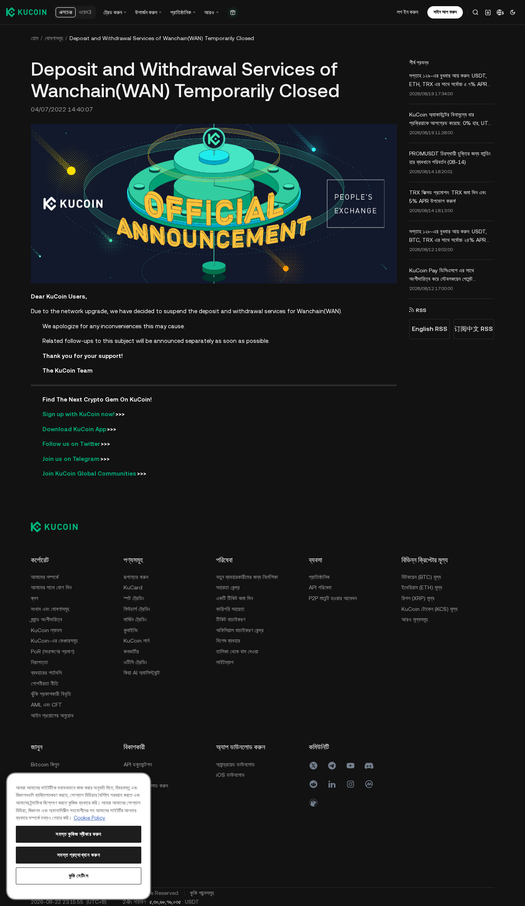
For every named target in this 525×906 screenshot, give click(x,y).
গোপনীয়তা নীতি (44, 683)
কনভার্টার (131, 651)
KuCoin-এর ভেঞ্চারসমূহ (54, 641)
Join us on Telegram (71, 459)
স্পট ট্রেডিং (134, 598)
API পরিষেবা (320, 587)
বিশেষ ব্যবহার (228, 641)
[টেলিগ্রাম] (332, 765)
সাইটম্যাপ (225, 662)
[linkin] (332, 784)
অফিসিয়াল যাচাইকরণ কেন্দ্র (240, 630)
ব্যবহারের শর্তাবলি (46, 673)
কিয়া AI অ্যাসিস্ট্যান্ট (142, 673)
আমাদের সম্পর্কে (45, 577)
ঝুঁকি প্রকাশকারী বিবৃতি (51, 694)
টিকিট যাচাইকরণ (230, 619)
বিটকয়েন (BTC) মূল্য (421, 577)
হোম (34, 38)
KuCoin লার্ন (136, 641)
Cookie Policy (89, 818)
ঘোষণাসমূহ (54, 38)
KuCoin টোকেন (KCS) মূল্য (429, 609)
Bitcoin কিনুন (45, 764)
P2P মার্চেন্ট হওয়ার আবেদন (333, 598)
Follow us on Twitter (71, 443)
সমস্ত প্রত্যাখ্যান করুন (78, 855)
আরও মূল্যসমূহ (414, 619)
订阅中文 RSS (473, 328)
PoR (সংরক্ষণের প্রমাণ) (53, 651)
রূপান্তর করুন (136, 577)
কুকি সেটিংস (79, 876)
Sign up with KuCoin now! (78, 414)
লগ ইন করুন (407, 12)
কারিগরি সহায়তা (230, 609)
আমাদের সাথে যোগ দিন (51, 587)
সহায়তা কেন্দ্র (228, 587)
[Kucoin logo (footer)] (58, 527)
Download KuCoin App (74, 429)
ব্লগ (34, 598)
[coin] (313, 802)
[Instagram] (350, 784)
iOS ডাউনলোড (230, 775)
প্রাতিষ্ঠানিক (319, 577)
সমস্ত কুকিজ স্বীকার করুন (79, 834)
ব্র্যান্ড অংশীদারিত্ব (46, 619)
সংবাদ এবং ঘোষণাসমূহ (50, 609)
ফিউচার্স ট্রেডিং (137, 609)
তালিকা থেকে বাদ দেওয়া (237, 651)
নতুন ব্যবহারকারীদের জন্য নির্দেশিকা (247, 577)
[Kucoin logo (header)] (26, 12)
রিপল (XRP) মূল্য (417, 598)
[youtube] (350, 765)
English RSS (429, 328)
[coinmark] (369, 784)
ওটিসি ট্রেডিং (135, 662)
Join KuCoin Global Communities (89, 473)
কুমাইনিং (131, 630)
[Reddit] (313, 784)
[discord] (369, 765)
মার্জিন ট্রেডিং (135, 619)
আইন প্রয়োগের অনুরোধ (52, 715)
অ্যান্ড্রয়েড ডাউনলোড (235, 764)
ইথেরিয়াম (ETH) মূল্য (421, 587)
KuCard (133, 587)
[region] (78, 836)
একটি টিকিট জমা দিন (234, 598)
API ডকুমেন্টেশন (138, 764)
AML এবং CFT (46, 705)
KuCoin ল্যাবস (46, 630)
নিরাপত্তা (39, 662)
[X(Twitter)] (313, 765)
